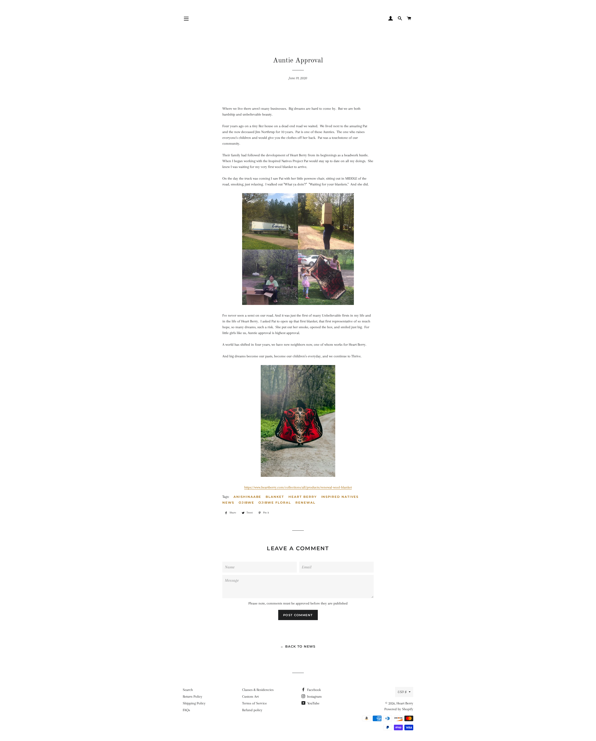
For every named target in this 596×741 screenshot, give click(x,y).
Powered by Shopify (398, 709)
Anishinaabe (247, 497)
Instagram (314, 696)
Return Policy (192, 696)
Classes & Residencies (258, 690)
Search (188, 690)
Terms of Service (254, 703)
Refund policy (252, 710)
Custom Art (250, 696)
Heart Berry (404, 703)
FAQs (186, 710)
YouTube (312, 703)
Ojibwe (246, 502)
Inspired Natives (340, 497)
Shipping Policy (194, 703)
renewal (305, 502)
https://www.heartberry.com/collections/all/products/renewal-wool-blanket (298, 487)
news (228, 502)
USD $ (402, 692)
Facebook (313, 690)
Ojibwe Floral (274, 502)
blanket (275, 497)
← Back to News (298, 646)
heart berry (302, 497)
